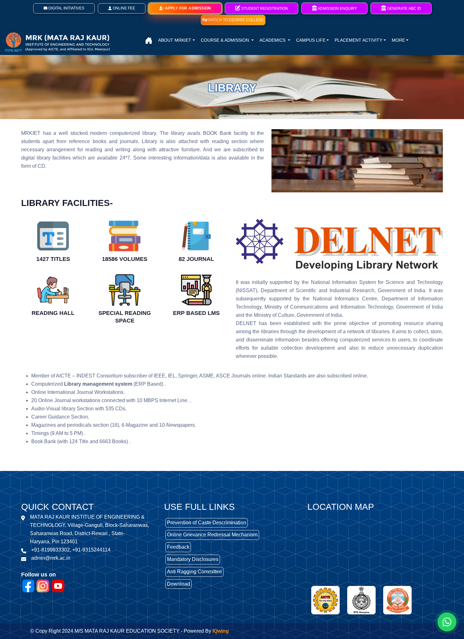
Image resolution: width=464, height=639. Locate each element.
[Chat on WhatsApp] (446, 621)
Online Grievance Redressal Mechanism (212, 534)
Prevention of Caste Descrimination (206, 522)
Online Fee (123, 8)
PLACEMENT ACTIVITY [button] (358, 40)
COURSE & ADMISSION (225, 40)
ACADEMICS (273, 40)
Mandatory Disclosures (192, 559)
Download (178, 584)
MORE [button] (398, 40)
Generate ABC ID (403, 8)
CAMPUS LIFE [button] (310, 40)
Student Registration (264, 8)
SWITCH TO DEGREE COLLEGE (235, 20)
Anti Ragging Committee (194, 571)
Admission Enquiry (337, 8)
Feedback (178, 547)
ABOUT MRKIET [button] (174, 40)
